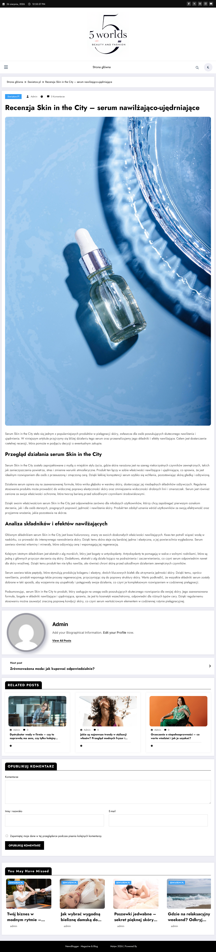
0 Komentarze (58, 96)
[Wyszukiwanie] (197, 68)
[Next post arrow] (210, 666)
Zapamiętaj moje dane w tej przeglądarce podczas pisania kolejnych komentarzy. (56, 836)
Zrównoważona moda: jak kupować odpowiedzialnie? (52, 668)
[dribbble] (200, 4)
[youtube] (211, 4)
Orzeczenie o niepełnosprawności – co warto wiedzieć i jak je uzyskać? (175, 736)
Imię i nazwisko (13, 811)
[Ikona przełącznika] (5, 67)
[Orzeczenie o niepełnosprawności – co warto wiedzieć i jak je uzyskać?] (178, 711)
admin (34, 96)
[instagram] (206, 4)
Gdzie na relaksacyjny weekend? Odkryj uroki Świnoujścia (27, 916)
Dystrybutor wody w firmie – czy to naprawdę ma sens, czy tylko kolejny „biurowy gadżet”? (32, 736)
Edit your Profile (114, 632)
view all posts (61, 640)
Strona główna (102, 67)
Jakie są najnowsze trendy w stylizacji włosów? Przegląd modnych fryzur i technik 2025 (103, 736)
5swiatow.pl (13, 96)
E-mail (112, 811)
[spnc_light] (208, 67)
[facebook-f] (189, 4)
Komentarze (11, 777)
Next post (16, 662)
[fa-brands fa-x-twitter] (194, 4)
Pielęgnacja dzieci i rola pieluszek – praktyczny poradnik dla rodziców (79, 931)
